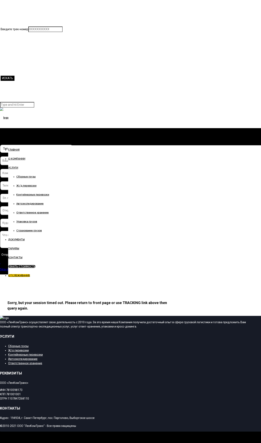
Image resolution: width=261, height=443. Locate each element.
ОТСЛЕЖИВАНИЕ (19, 275)
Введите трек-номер (14, 29)
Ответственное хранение (32, 212)
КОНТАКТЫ (15, 257)
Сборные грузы (26, 176)
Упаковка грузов (26, 221)
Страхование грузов (29, 230)
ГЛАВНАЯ (14, 149)
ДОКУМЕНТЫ (16, 239)
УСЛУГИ (13, 167)
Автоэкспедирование (30, 203)
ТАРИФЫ (13, 248)
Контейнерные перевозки (32, 194)
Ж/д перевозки (26, 185)
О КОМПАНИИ (16, 158)
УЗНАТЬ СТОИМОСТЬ (21, 266)
